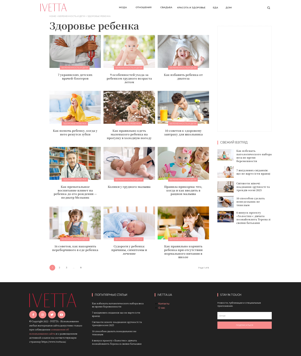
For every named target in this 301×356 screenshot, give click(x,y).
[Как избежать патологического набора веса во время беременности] (225, 155)
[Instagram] (42, 314)
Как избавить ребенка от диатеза (183, 76)
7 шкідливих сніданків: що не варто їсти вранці (253, 172)
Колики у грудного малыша (129, 187)
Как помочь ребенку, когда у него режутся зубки (75, 132)
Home (52, 16)
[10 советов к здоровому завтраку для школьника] (183, 107)
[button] (268, 8)
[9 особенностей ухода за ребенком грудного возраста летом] (129, 51)
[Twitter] (52, 314)
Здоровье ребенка (74, 123)
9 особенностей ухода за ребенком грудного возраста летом (129, 78)
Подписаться (244, 325)
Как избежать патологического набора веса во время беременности (254, 156)
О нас (161, 307)
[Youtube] (61, 314)
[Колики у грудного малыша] (129, 163)
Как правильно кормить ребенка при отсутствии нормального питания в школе (183, 251)
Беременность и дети (71, 16)
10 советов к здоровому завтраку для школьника (183, 132)
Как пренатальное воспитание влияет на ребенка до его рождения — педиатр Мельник (75, 192)
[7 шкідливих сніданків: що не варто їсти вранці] (225, 172)
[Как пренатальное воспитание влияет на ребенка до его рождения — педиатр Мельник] (75, 163)
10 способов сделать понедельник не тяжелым (250, 202)
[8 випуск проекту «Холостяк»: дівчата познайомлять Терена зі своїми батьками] (225, 216)
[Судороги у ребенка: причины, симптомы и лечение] (129, 222)
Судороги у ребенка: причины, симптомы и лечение (129, 250)
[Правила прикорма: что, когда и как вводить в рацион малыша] (183, 163)
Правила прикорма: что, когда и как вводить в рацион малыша (183, 190)
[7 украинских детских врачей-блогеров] (75, 51)
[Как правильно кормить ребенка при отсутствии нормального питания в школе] (183, 222)
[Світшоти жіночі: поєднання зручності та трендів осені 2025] (225, 187)
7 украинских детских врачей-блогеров (75, 76)
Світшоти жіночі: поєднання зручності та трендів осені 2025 (253, 187)
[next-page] (88, 268)
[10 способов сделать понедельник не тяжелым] (225, 202)
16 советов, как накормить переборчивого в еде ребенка (75, 248)
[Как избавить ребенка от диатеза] (183, 51)
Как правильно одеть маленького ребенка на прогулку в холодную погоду (129, 134)
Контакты (163, 303)
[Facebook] (33, 314)
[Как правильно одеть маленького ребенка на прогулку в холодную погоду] (129, 107)
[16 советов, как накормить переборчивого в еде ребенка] (75, 222)
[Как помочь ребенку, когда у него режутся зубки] (75, 107)
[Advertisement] (244, 78)
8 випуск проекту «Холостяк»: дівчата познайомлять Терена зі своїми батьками (253, 218)
